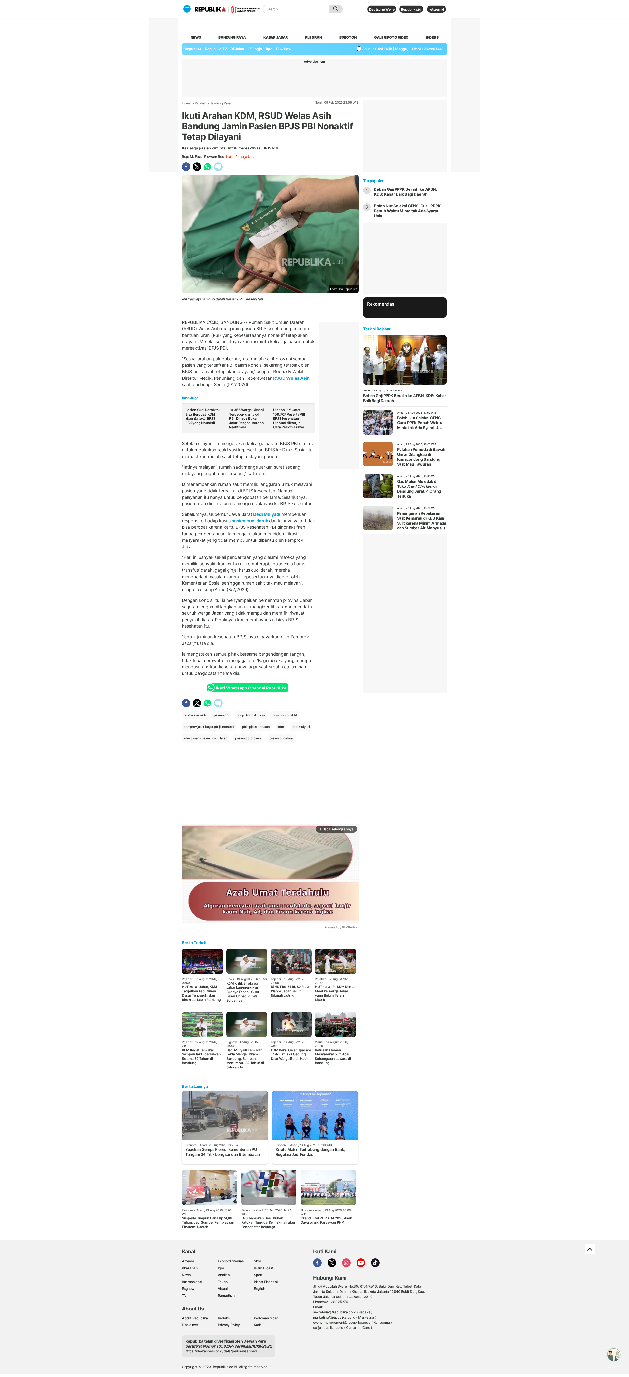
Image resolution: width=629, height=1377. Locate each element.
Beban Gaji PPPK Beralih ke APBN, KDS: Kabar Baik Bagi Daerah (405, 192)
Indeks (432, 37)
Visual (223, 1288)
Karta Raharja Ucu (240, 156)
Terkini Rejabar (377, 328)
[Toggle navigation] (187, 9)
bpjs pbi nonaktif (285, 715)
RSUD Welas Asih (291, 378)
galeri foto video (391, 37)
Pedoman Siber (266, 1318)
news (196, 37)
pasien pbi (221, 715)
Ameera (188, 1261)
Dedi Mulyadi (266, 514)
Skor (257, 1261)
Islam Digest (263, 1268)
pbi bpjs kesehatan (256, 727)
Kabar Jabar (275, 37)
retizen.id (436, 9)
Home (186, 103)
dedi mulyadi (301, 727)
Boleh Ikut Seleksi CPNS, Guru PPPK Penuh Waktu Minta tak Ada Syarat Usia (407, 210)
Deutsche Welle (381, 9)
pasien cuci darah (249, 520)
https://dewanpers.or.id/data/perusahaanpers (221, 1351)
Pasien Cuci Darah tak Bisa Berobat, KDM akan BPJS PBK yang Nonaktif (203, 416)
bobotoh (348, 37)
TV (184, 1295)
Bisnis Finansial (266, 1282)
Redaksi (224, 1318)
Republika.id (411, 9)
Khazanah (189, 1268)
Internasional (192, 1282)
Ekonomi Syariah (231, 1261)
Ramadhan (226, 1295)
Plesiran (313, 37)
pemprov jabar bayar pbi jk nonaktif (209, 727)
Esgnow (188, 1288)
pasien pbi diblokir (248, 738)
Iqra (221, 1268)
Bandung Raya (220, 103)
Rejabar (200, 103)
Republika (193, 49)
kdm (280, 727)
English (259, 1288)
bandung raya (232, 37)
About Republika (195, 1318)
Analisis (224, 1275)
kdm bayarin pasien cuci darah (205, 738)
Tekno (223, 1282)
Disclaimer (190, 1325)
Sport (258, 1275)
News (186, 1275)
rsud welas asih (195, 715)
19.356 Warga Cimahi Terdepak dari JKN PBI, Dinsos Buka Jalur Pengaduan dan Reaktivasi (246, 418)
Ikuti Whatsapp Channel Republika (251, 688)
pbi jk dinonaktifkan (251, 715)
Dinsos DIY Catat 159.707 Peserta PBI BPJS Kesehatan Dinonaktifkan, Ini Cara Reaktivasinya (289, 418)
